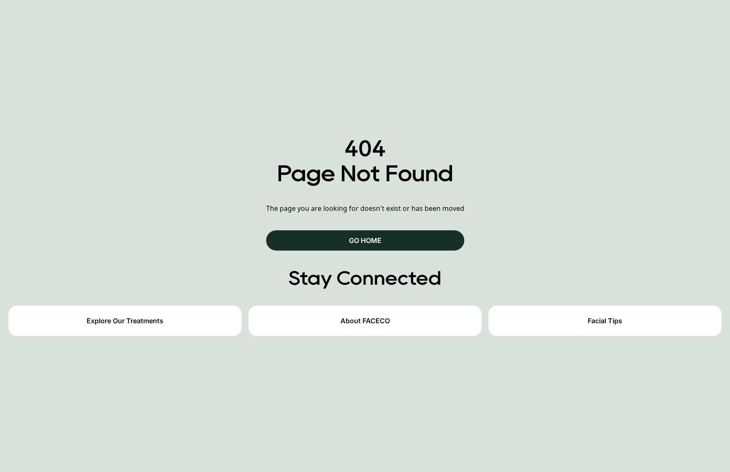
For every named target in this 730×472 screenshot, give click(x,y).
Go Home (365, 240)
